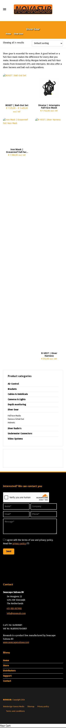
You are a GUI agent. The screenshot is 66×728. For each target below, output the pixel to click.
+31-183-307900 (14, 608)
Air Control (13, 384)
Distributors (9, 670)
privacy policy (19, 543)
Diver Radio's (14, 428)
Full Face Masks (14, 416)
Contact (7, 681)
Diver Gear (13, 409)
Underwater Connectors (20, 433)
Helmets (11, 423)
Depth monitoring (17, 404)
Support (7, 676)
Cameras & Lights (16, 399)
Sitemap (30, 706)
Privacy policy (43, 706)
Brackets (12, 389)
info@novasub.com (16, 613)
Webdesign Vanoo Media (13, 706)
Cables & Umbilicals (18, 394)
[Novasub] (33, 9)
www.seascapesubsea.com (16, 642)
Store (6, 665)
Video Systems (15, 438)
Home (6, 660)
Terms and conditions (15, 711)
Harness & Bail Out (16, 419)
